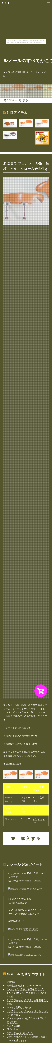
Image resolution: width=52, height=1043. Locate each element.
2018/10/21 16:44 (34, 888)
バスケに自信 (13, 1025)
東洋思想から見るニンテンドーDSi (24, 985)
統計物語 (11, 981)
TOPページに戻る (17, 100)
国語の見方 (12, 1029)
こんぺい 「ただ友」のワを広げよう (25, 989)
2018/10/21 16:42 (30, 929)
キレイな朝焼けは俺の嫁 (19, 1007)
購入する (29, 838)
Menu (47, 3)
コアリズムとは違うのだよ (20, 1033)
